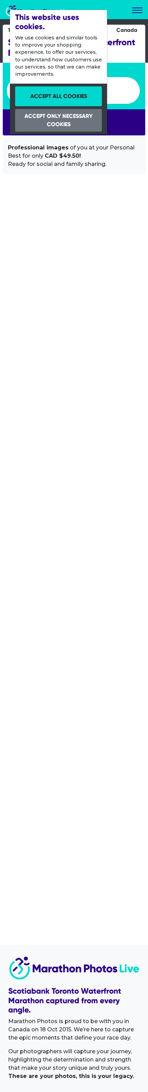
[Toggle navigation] (137, 10)
